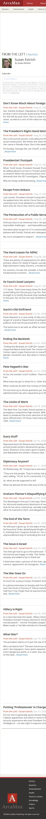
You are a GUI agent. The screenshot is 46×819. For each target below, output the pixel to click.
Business (5, 9)
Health (30, 9)
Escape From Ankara (16, 189)
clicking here (15, 93)
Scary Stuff (10, 436)
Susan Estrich (25, 107)
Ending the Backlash (16, 339)
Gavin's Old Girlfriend (17, 309)
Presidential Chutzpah (17, 160)
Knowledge (33, 800)
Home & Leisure (35, 796)
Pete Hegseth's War (15, 366)
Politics (32, 804)
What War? (10, 634)
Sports (31, 808)
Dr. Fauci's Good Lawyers (18, 282)
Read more (10, 151)
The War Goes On (14, 573)
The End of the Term (16, 519)
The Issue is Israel (14, 544)
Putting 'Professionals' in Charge (24, 707)
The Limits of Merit (15, 402)
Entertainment (18, 9)
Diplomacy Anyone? (16, 461)
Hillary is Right (12, 609)
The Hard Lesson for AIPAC (20, 252)
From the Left (10, 107)
